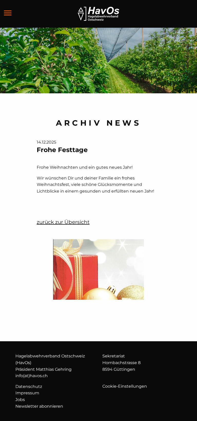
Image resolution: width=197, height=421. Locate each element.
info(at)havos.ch (31, 375)
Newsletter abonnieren (39, 406)
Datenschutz (28, 386)
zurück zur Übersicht (63, 222)
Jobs (20, 399)
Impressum (27, 392)
